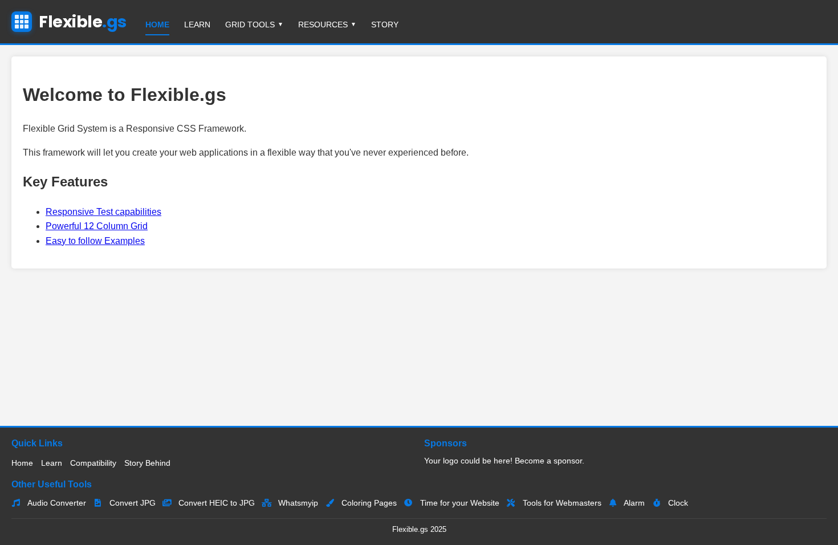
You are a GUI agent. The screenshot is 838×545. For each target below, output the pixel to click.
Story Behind (147, 462)
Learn (197, 24)
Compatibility (93, 462)
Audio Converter (56, 502)
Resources (323, 24)
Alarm (633, 502)
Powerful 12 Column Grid (97, 226)
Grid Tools (250, 24)
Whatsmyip (297, 502)
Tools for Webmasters (560, 502)
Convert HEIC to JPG (215, 502)
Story (384, 24)
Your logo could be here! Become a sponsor (503, 460)
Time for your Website (458, 502)
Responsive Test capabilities (103, 212)
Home (157, 24)
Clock (677, 502)
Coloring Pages (368, 502)
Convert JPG (131, 502)
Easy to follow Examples (95, 241)
